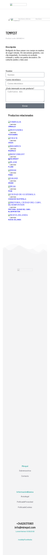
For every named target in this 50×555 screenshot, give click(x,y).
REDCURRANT (13, 159)
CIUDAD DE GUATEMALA (17, 199)
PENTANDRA (13, 134)
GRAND (10, 183)
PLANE (10, 167)
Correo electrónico (13, 80)
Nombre (9, 71)
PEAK (10, 191)
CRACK (10, 142)
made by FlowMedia (25, 540)
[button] (5, 4)
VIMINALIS (12, 126)
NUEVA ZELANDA (14, 219)
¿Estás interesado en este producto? (20, 88)
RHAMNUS (12, 151)
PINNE (10, 175)
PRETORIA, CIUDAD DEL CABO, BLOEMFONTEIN (19, 210)
